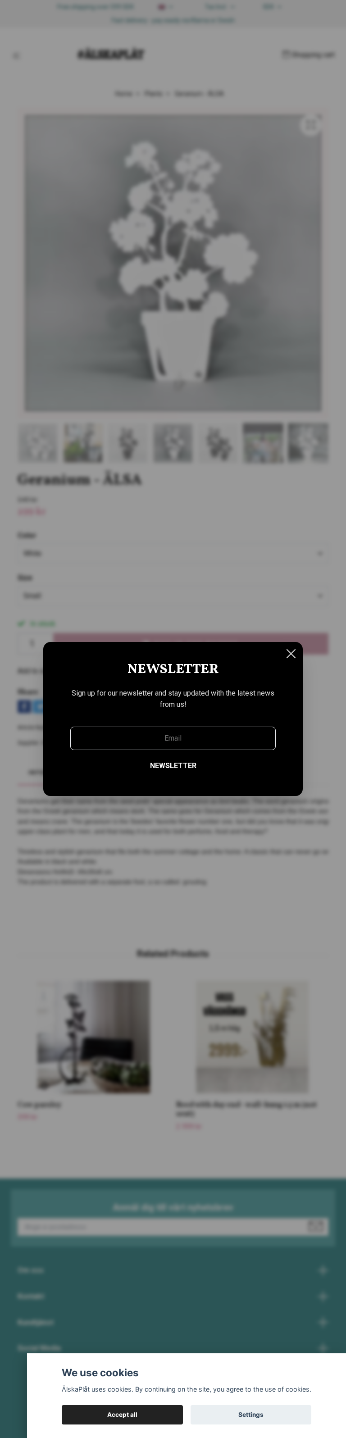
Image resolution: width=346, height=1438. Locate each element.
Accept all (122, 1414)
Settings (251, 1414)
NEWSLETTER (173, 765)
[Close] (291, 654)
